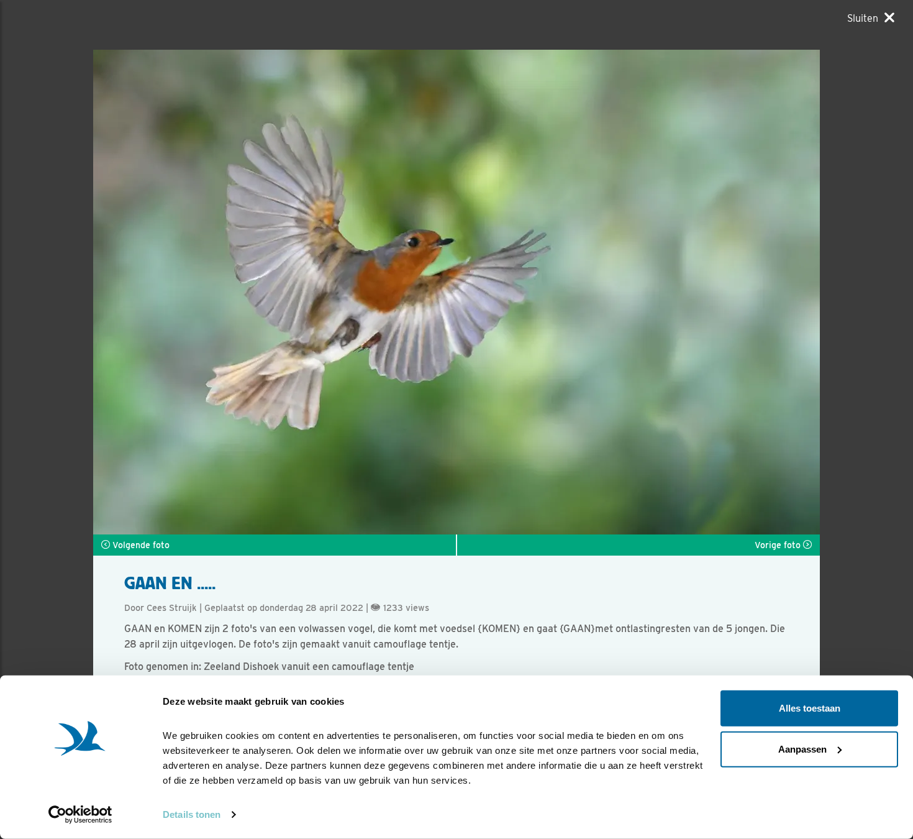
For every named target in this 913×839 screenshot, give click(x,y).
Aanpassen (802, 748)
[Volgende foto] (275, 292)
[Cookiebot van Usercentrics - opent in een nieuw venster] (80, 814)
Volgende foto (140, 545)
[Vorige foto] (638, 292)
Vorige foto (779, 545)
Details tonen (191, 814)
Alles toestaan (809, 708)
